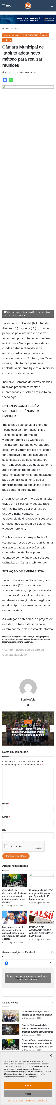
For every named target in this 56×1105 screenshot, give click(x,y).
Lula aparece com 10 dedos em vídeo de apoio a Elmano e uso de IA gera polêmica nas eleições (14, 933)
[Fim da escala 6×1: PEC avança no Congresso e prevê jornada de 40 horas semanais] (41, 880)
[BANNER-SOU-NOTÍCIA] (28, 19)
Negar (28, 1093)
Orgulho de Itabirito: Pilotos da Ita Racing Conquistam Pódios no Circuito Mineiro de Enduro (28, 731)
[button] (50, 1055)
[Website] (28, 705)
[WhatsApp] (11, 80)
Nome (5, 804)
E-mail (6, 817)
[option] (28, 728)
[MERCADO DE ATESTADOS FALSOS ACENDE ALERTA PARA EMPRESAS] (41, 917)
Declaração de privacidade (36, 1100)
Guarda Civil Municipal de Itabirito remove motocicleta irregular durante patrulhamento (37, 1028)
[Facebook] (5, 80)
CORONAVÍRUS (30, 35)
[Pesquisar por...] (52, 6)
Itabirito (7, 40)
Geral (16, 28)
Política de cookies (15, 1100)
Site (4, 830)
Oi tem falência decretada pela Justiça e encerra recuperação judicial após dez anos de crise (14, 896)
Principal (8, 28)
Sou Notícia (9, 72)
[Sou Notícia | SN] (28, 5)
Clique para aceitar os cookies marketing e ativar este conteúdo (28, 978)
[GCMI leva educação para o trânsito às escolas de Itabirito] (10, 1016)
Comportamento (11, 35)
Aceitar (28, 1085)
